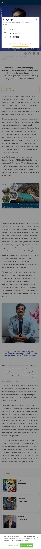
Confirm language (20, 44)
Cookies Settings (13, 545)
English (10, 29)
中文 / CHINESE (13, 37)
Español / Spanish (14, 33)
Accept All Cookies (26, 545)
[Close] (37, 538)
